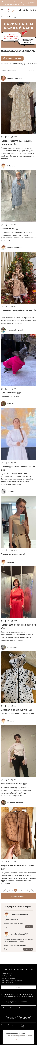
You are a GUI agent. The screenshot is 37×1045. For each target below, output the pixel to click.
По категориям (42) (17, 64)
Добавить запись (13, 58)
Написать (18, 987)
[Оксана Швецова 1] (3, 330)
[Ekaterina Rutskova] (3, 802)
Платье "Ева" (18, 923)
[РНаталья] (3, 166)
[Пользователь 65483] (3, 247)
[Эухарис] (3, 491)
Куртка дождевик (20, 945)
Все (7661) (4, 64)
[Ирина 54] (3, 562)
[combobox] (11, 70)
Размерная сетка (12, 1026)
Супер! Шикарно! (11, 920)
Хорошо (18, 1040)
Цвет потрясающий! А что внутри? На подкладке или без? (18, 940)
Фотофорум (13, 17)
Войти (32, 3)
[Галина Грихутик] (3, 78)
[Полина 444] (3, 721)
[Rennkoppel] (3, 647)
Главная (3, 17)
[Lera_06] (3, 403)
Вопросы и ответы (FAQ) (27, 1026)
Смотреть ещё (18, 896)
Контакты (3, 1026)
